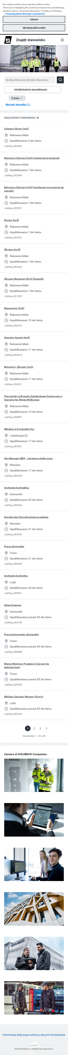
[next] (46, 728)
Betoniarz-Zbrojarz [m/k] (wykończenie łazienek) (32, 158)
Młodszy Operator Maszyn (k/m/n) (23, 696)
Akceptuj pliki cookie (34, 27)
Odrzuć (34, 19)
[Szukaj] (60, 79)
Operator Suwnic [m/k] (17, 337)
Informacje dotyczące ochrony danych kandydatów (34, 1034)
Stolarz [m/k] (11, 220)
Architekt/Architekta (16, 575)
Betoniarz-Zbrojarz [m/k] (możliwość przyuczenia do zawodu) (34, 189)
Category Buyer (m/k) (16, 128)
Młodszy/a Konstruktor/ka (19, 429)
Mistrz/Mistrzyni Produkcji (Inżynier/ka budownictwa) (26, 665)
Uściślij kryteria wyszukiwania (30, 89)
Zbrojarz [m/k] (12, 249)
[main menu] (62, 40)
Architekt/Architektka (16, 487)
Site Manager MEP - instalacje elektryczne (28, 458)
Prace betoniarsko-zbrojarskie (21, 634)
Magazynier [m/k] (14, 308)
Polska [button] (15, 98)
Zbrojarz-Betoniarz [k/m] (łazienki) (24, 278)
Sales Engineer (12, 605)
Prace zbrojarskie (14, 546)
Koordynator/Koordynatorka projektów (26, 517)
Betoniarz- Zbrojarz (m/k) (18, 366)
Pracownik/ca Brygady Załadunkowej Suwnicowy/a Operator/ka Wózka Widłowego (33, 398)
